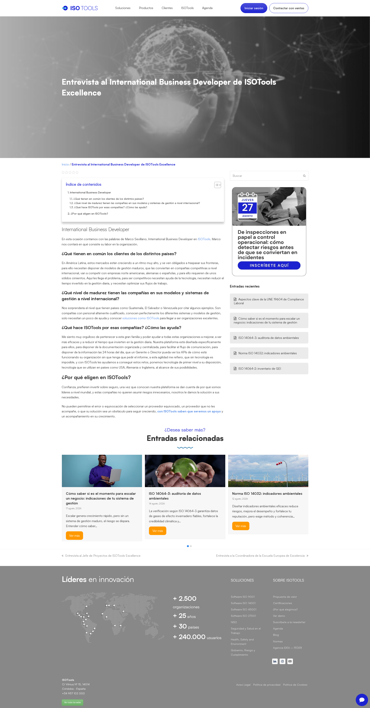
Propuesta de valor (285, 596)
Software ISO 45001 (243, 609)
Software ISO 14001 (243, 603)
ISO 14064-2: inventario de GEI (259, 368)
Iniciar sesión (254, 8)
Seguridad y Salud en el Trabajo (246, 630)
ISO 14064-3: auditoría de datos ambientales (268, 338)
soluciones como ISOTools (140, 318)
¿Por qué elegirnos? (285, 609)
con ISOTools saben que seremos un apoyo (189, 411)
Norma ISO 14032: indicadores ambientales (267, 353)
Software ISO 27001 (243, 615)
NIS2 (234, 622)
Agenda (278, 628)
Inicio (65, 164)
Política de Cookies (295, 684)
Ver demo (279, 615)
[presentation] (64, 547)
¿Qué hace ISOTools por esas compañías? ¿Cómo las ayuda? (110, 207)
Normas (278, 641)
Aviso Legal (243, 684)
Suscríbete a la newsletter (289, 622)
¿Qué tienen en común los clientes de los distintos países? (108, 198)
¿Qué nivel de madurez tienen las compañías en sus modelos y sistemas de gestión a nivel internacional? (137, 203)
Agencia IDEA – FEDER (287, 647)
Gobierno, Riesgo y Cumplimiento (243, 652)
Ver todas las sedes (72, 702)
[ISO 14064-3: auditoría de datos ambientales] (102, 470)
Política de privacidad (266, 684)
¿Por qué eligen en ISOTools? (89, 213)
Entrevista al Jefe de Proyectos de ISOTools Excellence (102, 556)
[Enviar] (304, 176)
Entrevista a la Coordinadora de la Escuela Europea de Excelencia (260, 556)
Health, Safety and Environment (242, 641)
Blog (276, 634)
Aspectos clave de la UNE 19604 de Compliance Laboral (269, 301)
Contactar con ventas (288, 8)
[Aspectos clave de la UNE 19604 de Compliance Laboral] (268, 470)
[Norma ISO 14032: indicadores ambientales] (185, 470)
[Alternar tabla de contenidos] (215, 185)
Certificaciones (282, 603)
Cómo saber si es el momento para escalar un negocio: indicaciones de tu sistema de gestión (267, 320)
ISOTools (204, 239)
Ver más (74, 531)
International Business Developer (90, 192)
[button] (188, 546)
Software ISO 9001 (243, 596)
